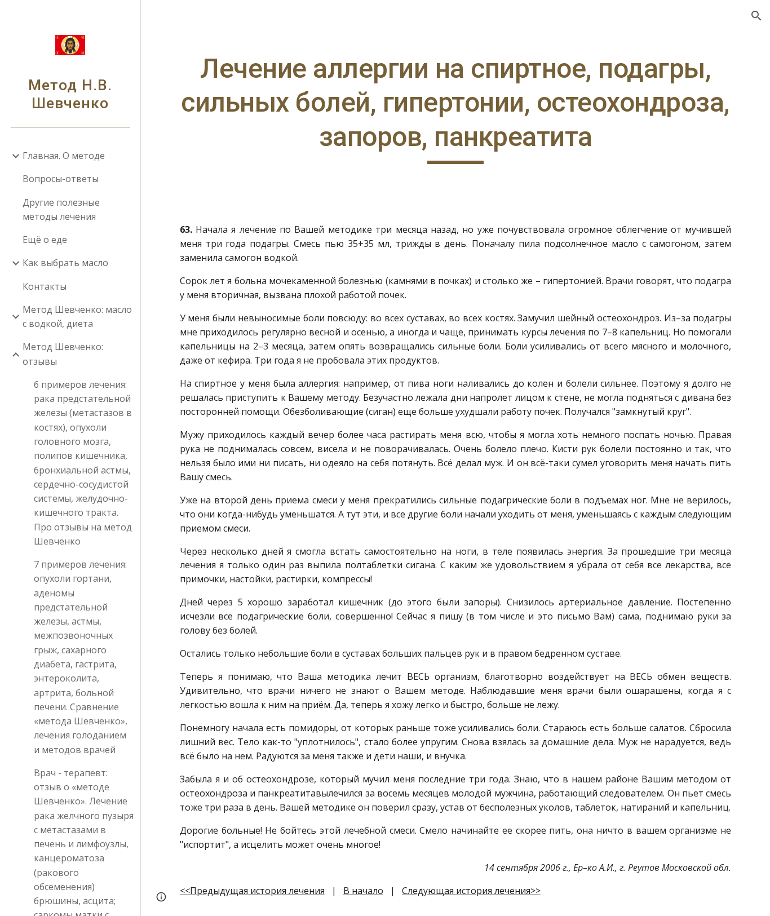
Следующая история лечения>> (471, 890)
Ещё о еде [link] (45, 239)
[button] (756, 15)
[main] (455, 108)
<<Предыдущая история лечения (252, 890)
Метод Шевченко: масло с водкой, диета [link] (77, 316)
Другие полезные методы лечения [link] (61, 209)
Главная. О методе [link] (64, 155)
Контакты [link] (45, 286)
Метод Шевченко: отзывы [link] (63, 353)
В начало (363, 890)
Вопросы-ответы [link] (61, 178)
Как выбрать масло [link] (65, 262)
